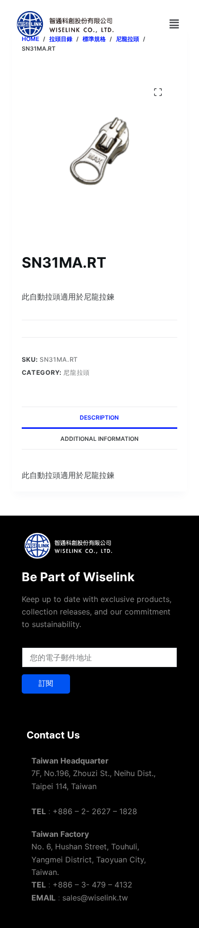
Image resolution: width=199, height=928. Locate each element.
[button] (174, 24)
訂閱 (46, 683)
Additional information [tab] (99, 438)
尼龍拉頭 (76, 372)
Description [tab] (99, 417)
